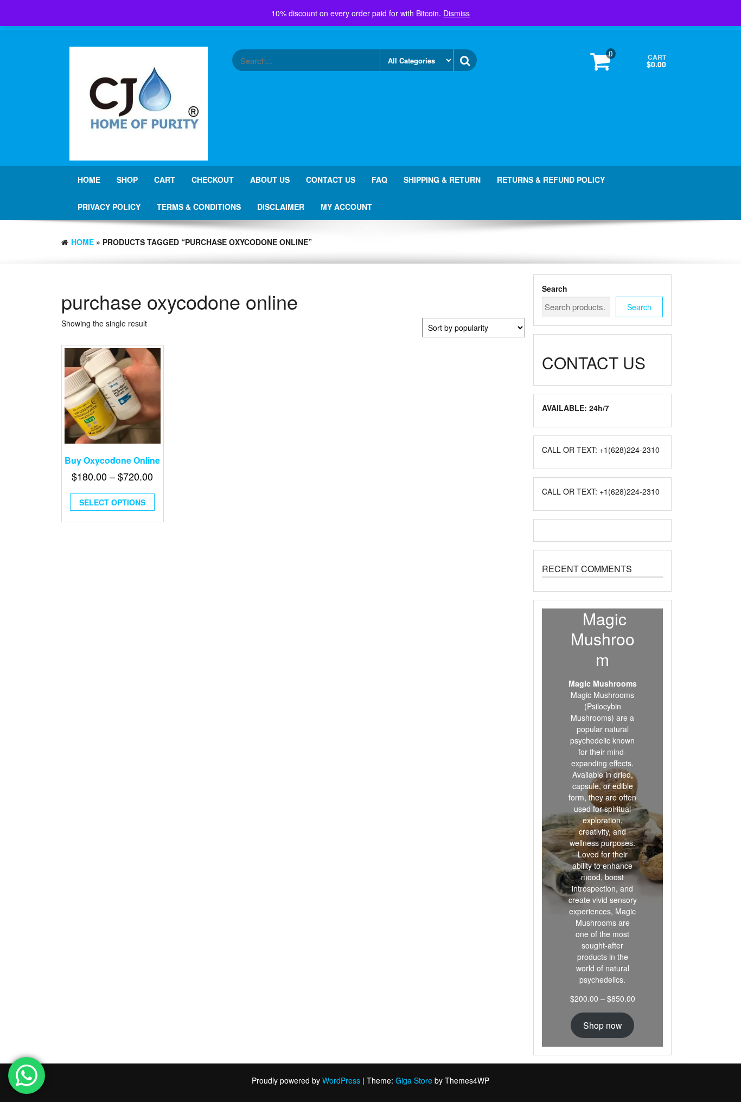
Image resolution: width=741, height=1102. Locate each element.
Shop (127, 179)
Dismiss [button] (456, 13)
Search (554, 288)
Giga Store (413, 1080)
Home (89, 179)
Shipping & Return (442, 179)
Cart (164, 179)
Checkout (212, 179)
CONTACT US (330, 179)
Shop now (602, 1025)
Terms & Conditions (199, 206)
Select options (112, 502)
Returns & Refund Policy (551, 179)
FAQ (379, 179)
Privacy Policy (109, 206)
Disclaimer (280, 206)
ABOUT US (270, 179)
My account (346, 206)
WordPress (341, 1080)
